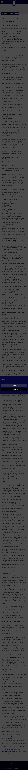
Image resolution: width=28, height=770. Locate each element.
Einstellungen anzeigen (14, 389)
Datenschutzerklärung (12, 391)
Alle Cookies (14, 382)
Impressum (19, 391)
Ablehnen (14, 385)
